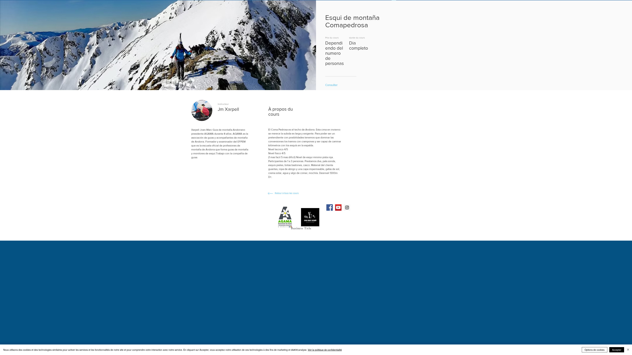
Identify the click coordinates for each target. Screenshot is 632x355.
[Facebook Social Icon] (329, 207)
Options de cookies (595, 349)
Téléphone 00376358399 (259, 222)
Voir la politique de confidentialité (325, 349)
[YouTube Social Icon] (338, 207)
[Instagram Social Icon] (347, 207)
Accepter (616, 349)
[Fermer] (628, 349)
